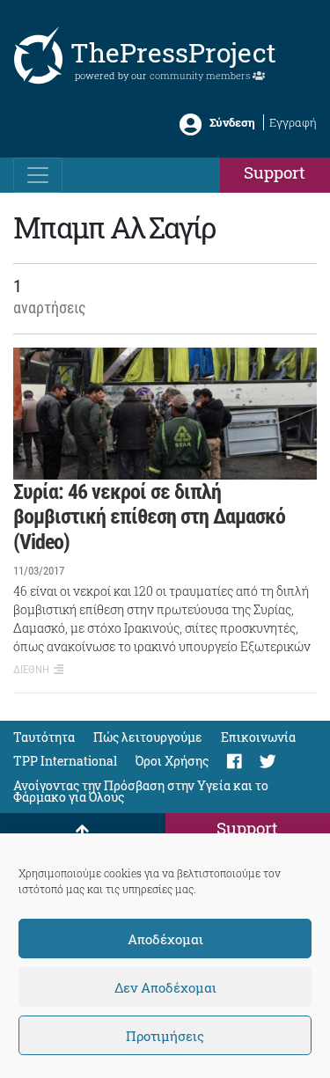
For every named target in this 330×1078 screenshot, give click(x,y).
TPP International (65, 760)
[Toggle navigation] (37, 175)
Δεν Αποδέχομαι (165, 987)
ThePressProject (173, 52)
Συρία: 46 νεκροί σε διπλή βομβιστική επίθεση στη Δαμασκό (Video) (149, 517)
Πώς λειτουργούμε (147, 737)
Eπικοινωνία (258, 737)
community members (201, 75)
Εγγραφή (293, 122)
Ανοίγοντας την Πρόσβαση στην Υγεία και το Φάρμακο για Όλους (140, 791)
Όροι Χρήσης (172, 760)
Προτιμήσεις (165, 1036)
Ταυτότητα (44, 737)
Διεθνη (31, 669)
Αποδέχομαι (165, 939)
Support (274, 172)
